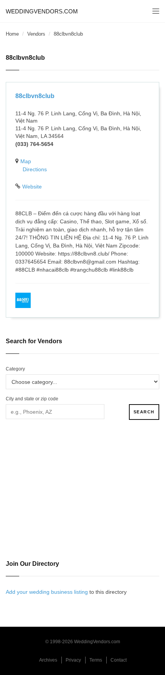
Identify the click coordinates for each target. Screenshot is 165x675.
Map (25, 161)
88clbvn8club (34, 96)
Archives (48, 660)
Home (12, 34)
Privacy (73, 660)
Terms (95, 660)
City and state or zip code (32, 398)
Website (32, 186)
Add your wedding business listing (47, 592)
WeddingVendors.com (42, 11)
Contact (119, 660)
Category (15, 369)
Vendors (36, 34)
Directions (35, 169)
